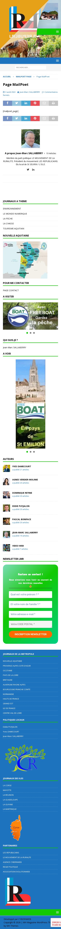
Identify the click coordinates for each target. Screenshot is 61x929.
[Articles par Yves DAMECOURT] (6, 470)
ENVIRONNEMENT (12, 208)
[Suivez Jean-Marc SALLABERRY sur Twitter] (28, 169)
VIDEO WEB (18, 545)
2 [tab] (30, 333)
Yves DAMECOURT (21, 466)
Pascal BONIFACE (21, 519)
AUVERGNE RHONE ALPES (14, 684)
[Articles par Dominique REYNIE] (6, 496)
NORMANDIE (8, 694)
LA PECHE (8, 218)
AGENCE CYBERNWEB (12, 862)
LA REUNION (8, 795)
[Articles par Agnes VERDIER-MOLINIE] (6, 483)
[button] (57, 912)
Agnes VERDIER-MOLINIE (25, 479)
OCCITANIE (7, 670)
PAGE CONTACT (11, 290)
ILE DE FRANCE (9, 708)
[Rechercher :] (30, 67)
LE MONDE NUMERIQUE (15, 213)
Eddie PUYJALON (20, 506)
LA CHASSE (8, 223)
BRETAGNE (7, 680)
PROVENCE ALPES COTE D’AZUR (17, 665)
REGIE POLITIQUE (10, 867)
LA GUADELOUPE (10, 799)
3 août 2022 (10, 92)
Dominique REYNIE (22, 492)
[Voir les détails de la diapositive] (30, 316)
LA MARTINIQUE (10, 809)
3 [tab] (34, 333)
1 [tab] (27, 333)
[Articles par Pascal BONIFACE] (6, 523)
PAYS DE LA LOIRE (10, 675)
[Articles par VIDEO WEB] (6, 549)
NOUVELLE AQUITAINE (12, 661)
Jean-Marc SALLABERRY (30, 92)
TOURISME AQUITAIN (13, 228)
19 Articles (51, 153)
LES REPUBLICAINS (11, 852)
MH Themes (12, 925)
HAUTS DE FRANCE (11, 698)
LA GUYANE (8, 804)
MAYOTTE (7, 790)
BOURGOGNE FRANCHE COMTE (16, 689)
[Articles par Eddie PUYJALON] (6, 509)
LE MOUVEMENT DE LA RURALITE (17, 857)
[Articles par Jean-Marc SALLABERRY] (6, 536)
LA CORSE (7, 785)
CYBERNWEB (24, 919)
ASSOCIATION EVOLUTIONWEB (16, 871)
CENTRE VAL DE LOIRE (12, 713)
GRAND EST (8, 703)
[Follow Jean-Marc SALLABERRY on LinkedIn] (32, 169)
